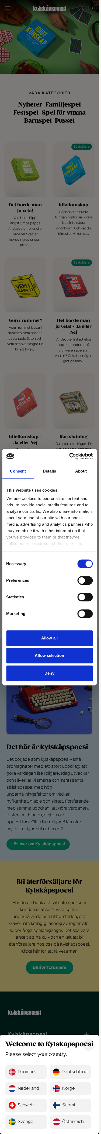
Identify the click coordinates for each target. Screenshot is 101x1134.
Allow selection (49, 655)
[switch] (85, 580)
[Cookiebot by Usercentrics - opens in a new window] (70, 456)
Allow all (49, 638)
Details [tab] (49, 471)
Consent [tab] (18, 471)
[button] (26, 1072)
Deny (49, 673)
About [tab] (81, 471)
